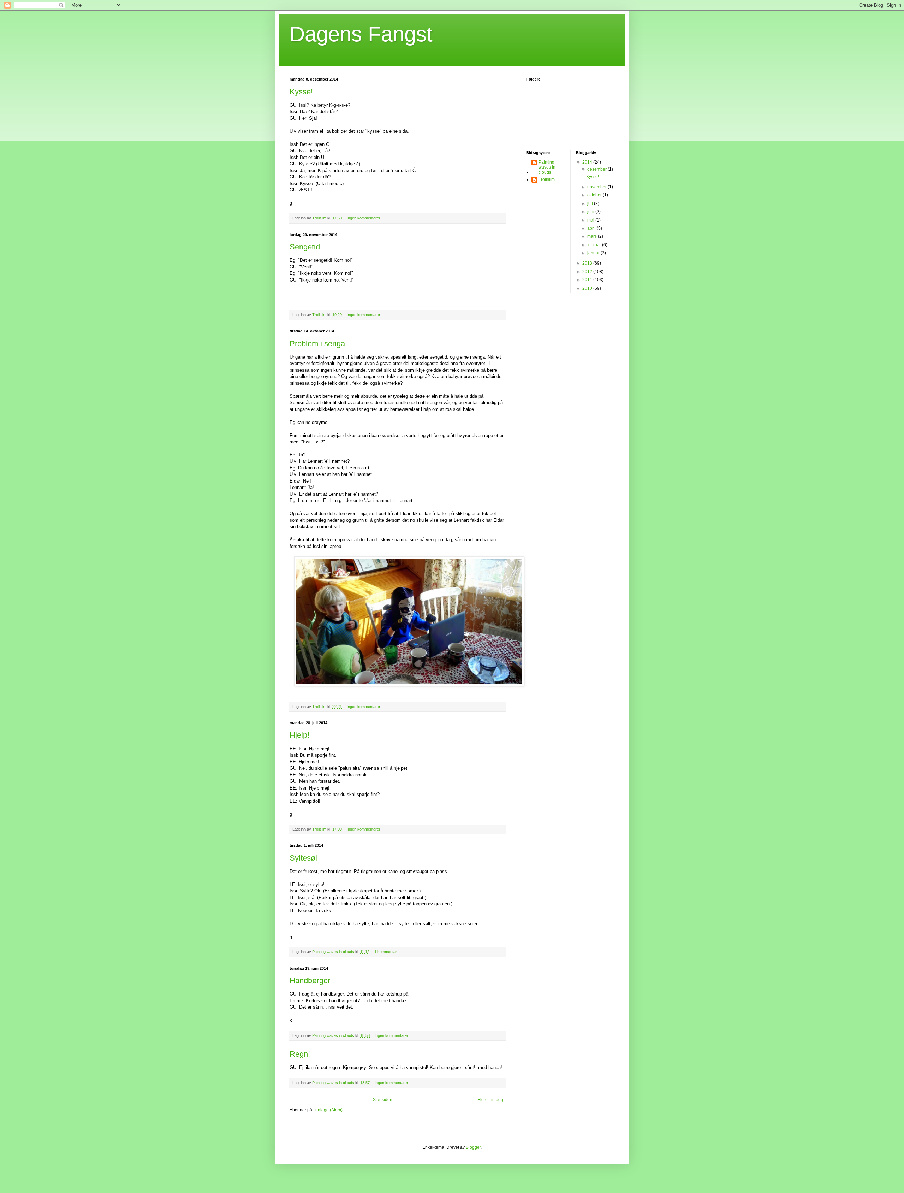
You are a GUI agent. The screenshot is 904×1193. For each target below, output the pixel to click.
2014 (587, 162)
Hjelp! (299, 735)
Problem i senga (317, 343)
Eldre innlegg (490, 1099)
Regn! (300, 1054)
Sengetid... (308, 246)
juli (590, 203)
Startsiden (382, 1099)
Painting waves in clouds (547, 167)
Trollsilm (547, 179)
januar (594, 252)
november (597, 186)
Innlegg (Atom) (328, 1110)
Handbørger (310, 980)
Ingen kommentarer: (364, 218)
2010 (587, 288)
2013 (587, 263)
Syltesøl (303, 858)
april (592, 228)
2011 (587, 279)
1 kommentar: (386, 952)
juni (591, 211)
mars (592, 236)
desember (597, 169)
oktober (595, 195)
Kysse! (301, 91)
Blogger (473, 1147)
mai (591, 220)
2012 (587, 271)
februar (594, 244)
